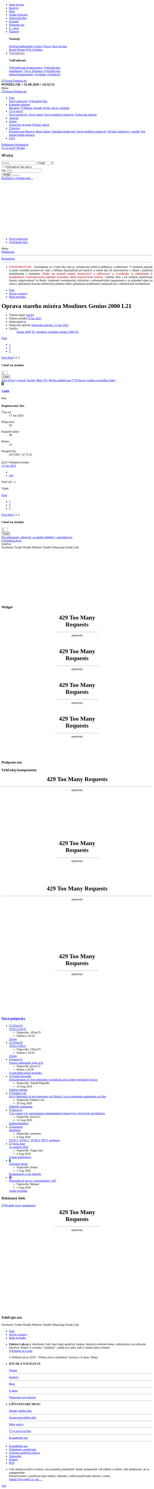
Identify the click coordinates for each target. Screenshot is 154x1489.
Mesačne (14, 108)
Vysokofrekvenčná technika (25, 1072)
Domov (13, 1459)
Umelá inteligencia (20, 1157)
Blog (12, 11)
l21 (33, 331)
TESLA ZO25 (17, 1029)
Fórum (13, 1370)
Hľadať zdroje (40, 124)
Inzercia (13, 8)
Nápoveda (15, 1456)
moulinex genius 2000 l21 (63, 331)
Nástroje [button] (14, 31)
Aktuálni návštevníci (63, 131)
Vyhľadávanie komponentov (26, 67)
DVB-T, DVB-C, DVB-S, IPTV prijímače (34, 1140)
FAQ (12, 138)
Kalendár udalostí (19, 104)
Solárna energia (18, 1089)
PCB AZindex (34, 49)
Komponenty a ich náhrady (25, 1174)
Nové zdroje (36, 114)
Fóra (11, 97)
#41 (11, 475)
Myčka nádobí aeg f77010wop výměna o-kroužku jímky (82, 380)
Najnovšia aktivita (86, 114)
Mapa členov (43, 131)
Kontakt (14, 21)
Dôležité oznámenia (20, 1106)
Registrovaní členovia (22, 131)
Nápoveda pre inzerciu (22, 1397)
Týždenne (26, 108)
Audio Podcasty (18, 14)
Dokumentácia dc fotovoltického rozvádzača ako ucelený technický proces (53, 1079)
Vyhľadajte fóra (38, 101)
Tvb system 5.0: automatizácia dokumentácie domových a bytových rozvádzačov (57, 1113)
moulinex (41, 331)
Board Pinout (17, 49)
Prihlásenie (8, 252)
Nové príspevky (18, 101)
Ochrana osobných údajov (24, 1452)
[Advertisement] (77, 208)
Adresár (13, 118)
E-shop (13, 1390)
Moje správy (16, 1424)
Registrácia (8, 258)
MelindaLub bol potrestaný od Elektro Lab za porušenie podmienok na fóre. (57, 1096)
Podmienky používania (22, 1449)
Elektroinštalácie (19, 1123)
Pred (4, 338)
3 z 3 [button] (17, 357)
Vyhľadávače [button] (17, 53)
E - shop (14, 28)
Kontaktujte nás (18, 1437)
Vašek (5, 391)
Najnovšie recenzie (20, 124)
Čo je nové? (16, 111)
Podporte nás (16, 24)
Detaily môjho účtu (20, 1410)
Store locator (16, 4)
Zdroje (13, 121)
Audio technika (18, 1190)
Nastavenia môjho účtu (22, 1417)
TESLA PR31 (17, 1046)
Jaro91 (30, 315)
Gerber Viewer (42, 46)
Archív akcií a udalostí (56, 108)
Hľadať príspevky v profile (124, 131)
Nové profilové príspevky (59, 114)
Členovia (14, 128)
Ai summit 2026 (18, 1147)
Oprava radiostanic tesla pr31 (26, 1062)
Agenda (37, 108)
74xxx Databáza (33, 71)
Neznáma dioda (18, 1163)
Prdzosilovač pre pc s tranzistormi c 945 (32, 1180)
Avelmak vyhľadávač (47, 74)
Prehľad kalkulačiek (21, 46)
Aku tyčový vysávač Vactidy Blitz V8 (24, 380)
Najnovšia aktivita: (50, 325)
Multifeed (14, 1130)
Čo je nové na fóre (20, 1431)
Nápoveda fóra (18, 18)
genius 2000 (24, 331)
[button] (5, 88)
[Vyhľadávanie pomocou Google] (16, 175)
